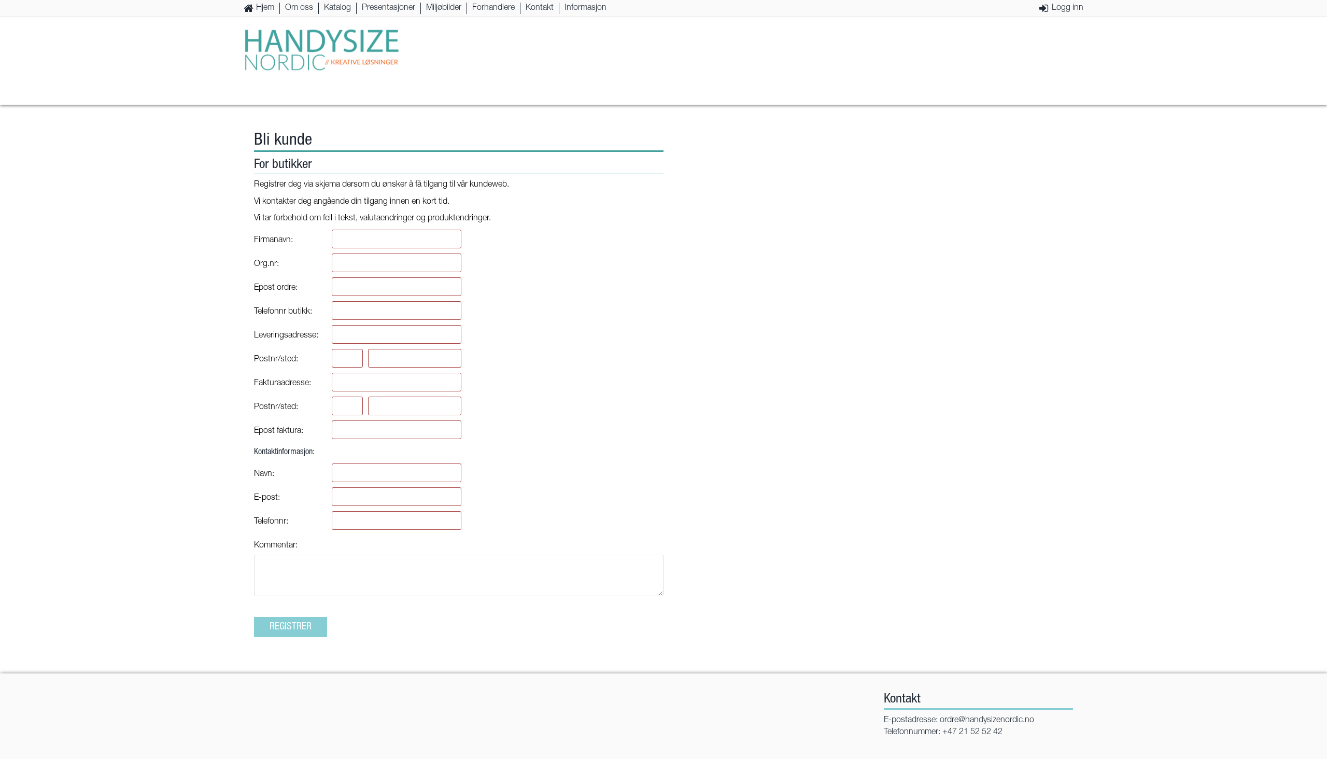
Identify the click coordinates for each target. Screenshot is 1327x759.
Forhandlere (493, 8)
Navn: (264, 474)
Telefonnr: (271, 522)
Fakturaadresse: (282, 384)
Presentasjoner (388, 8)
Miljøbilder (443, 8)
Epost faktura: (278, 431)
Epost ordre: (276, 288)
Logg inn (1067, 8)
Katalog (337, 8)
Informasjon (585, 8)
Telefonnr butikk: (283, 312)
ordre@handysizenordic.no (987, 720)
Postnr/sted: (276, 360)
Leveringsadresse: (286, 336)
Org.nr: (266, 264)
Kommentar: (276, 546)
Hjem (265, 8)
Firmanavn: (273, 240)
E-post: (267, 498)
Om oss (299, 8)
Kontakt (540, 8)
